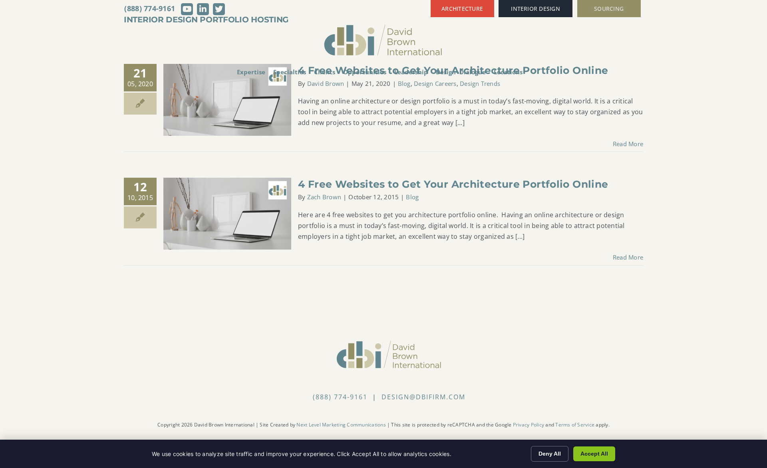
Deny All (549, 453)
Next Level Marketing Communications (340, 424)
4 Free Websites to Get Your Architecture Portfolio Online (453, 184)
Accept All (594, 453)
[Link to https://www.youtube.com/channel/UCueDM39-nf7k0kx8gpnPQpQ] (187, 9)
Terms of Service (574, 424)
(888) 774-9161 (149, 8)
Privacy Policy (528, 424)
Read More (628, 144)
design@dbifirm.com (423, 397)
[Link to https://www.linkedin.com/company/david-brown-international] (203, 9)
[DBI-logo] (383, 27)
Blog (412, 197)
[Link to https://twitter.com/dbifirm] (219, 9)
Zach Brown (324, 197)
